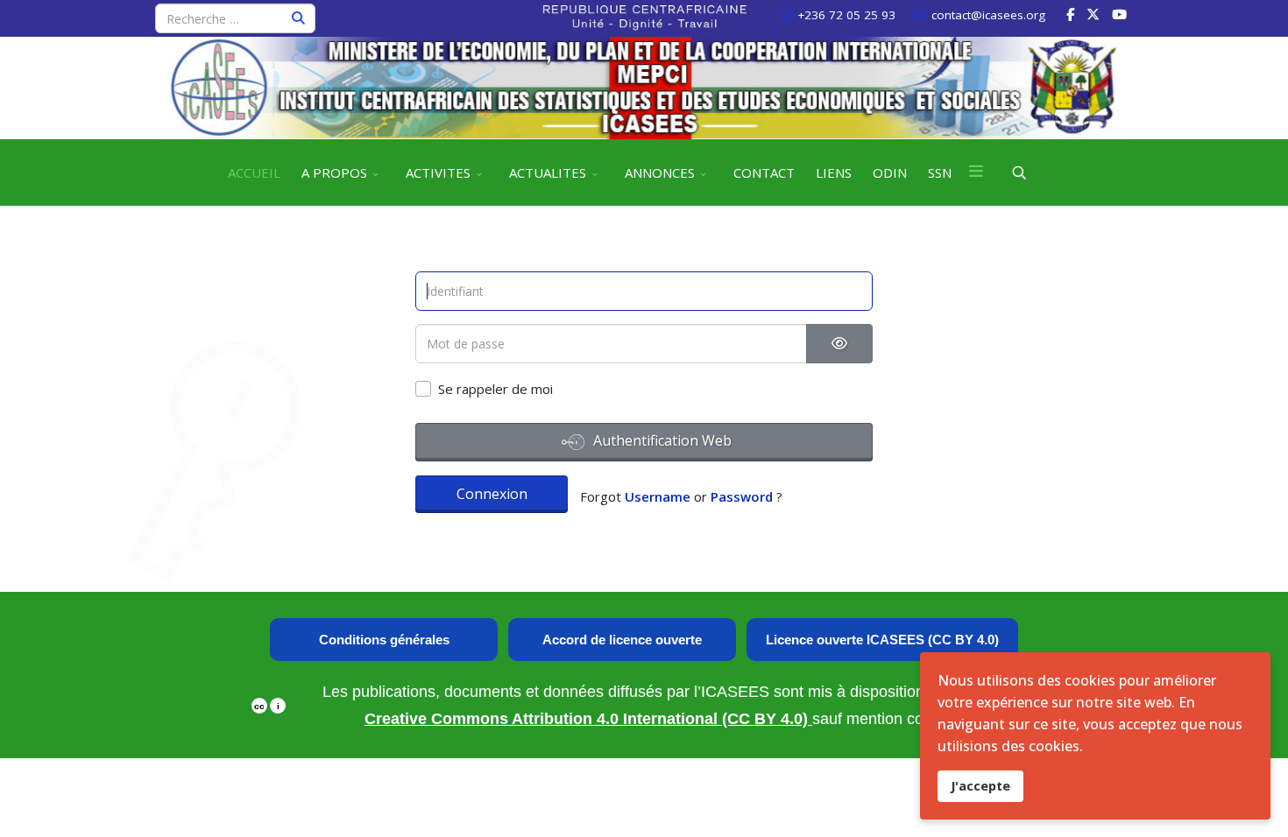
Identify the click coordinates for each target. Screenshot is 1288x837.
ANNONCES (660, 172)
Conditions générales (384, 639)
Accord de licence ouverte (622, 639)
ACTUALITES (547, 172)
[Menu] (976, 172)
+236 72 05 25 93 (846, 15)
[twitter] (1093, 14)
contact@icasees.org (988, 15)
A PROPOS (334, 172)
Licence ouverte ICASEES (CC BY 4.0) (882, 639)
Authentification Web (661, 440)
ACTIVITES (438, 172)
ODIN (890, 172)
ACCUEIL (254, 172)
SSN (940, 172)
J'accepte (980, 785)
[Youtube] (1119, 14)
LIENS (834, 172)
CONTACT (764, 172)
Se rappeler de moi (495, 388)
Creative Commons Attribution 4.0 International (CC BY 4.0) (588, 719)
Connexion (491, 493)
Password (742, 496)
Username (657, 496)
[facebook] (1070, 14)
